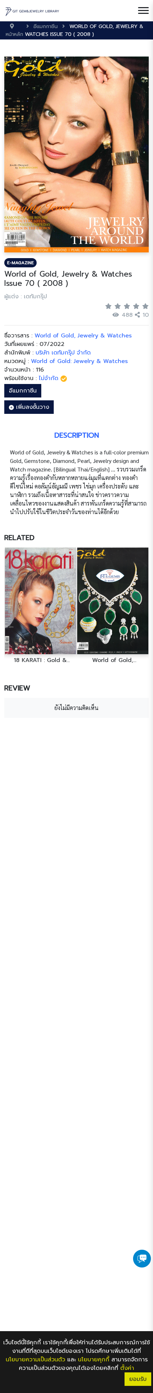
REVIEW (17, 688)
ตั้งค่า (127, 1368)
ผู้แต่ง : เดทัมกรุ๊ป (25, 296)
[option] (40, 606)
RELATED (19, 537)
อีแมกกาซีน (23, 390)
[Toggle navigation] (143, 11)
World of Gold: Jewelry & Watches (79, 361)
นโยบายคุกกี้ (93, 1359)
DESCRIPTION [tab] (76, 435)
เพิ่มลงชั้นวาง (31, 407)
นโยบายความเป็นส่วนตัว (35, 1359)
